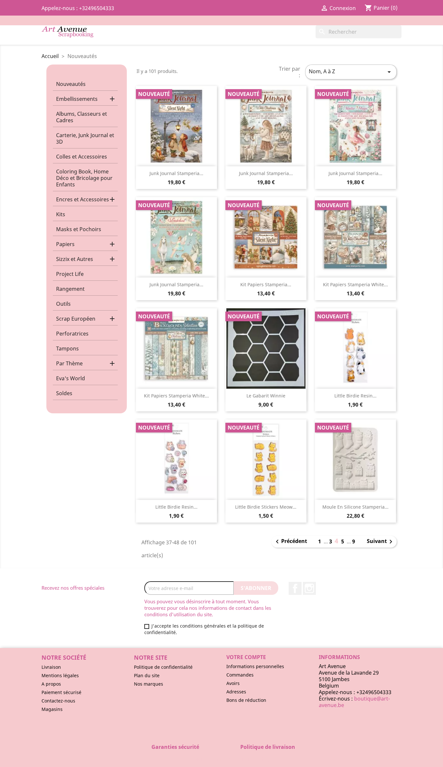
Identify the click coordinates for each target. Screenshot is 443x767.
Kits (60, 214)
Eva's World (70, 378)
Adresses (236, 692)
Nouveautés (71, 84)
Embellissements (77, 98)
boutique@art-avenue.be (354, 702)
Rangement (70, 288)
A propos (51, 684)
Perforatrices (72, 333)
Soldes (64, 393)
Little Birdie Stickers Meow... (265, 507)
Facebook (295, 588)
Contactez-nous (58, 701)
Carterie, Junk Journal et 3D (85, 138)
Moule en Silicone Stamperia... (355, 507)
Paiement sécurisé (61, 692)
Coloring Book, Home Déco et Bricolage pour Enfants (84, 178)
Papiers (65, 244)
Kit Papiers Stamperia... (265, 284)
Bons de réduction (246, 700)
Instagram (309, 588)
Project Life (70, 273)
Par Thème (69, 363)
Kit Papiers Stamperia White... (355, 284)
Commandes (240, 675)
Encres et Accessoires (82, 199)
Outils (63, 303)
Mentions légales (60, 675)
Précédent (290, 542)
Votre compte (246, 657)
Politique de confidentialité (163, 667)
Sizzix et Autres (74, 259)
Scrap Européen (75, 318)
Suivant (381, 542)
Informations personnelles (255, 666)
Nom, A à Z (351, 72)
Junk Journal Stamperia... (176, 173)
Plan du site (147, 675)
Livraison (51, 667)
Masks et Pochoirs (78, 229)
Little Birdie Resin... (355, 396)
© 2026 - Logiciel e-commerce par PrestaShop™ (221, 758)
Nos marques (148, 684)
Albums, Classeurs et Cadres (81, 117)
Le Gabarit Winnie (265, 396)
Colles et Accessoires (81, 156)
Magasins (52, 709)
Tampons (67, 348)
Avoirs (233, 683)
